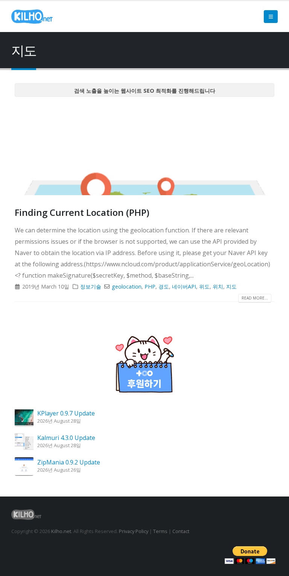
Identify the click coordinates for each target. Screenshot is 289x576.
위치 (218, 286)
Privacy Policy (133, 531)
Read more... (255, 298)
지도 (231, 286)
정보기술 (90, 286)
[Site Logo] (32, 16)
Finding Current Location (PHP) (82, 212)
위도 (204, 286)
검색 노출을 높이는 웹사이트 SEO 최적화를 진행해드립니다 (144, 90)
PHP (149, 286)
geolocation (126, 286)
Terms (160, 531)
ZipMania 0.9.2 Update (68, 462)
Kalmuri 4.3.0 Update (66, 438)
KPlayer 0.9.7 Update (66, 413)
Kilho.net (61, 531)
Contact (180, 531)
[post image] (144, 149)
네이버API (184, 286)
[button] (271, 16)
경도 (163, 286)
